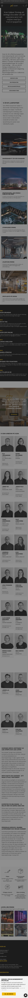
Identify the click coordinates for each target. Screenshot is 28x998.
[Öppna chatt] (25, 995)
